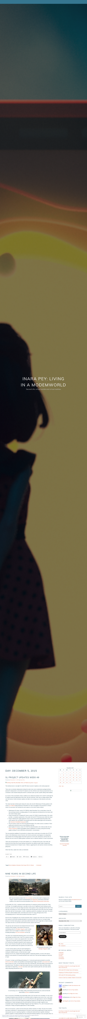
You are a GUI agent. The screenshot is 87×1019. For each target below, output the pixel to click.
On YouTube (61, 957)
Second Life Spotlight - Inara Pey (64, 844)
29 (63, 782)
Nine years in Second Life (20, 874)
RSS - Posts (61, 943)
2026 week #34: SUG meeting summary (67, 975)
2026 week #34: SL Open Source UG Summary (68, 970)
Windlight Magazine (43, 948)
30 (66, 782)
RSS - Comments (62, 945)
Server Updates (12, 865)
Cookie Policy (27, 1016)
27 (79, 780)
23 (66, 780)
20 (79, 777)
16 (66, 777)
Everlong (29, 782)
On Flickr (60, 955)
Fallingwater (35, 899)
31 (70, 782)
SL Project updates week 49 (22, 777)
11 (73, 775)
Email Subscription (66, 925)
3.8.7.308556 (12, 805)
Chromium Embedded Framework (18, 822)
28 (60, 782)
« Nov (60, 786)
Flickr (32, 782)
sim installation (29, 898)
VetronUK (20, 966)
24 (70, 780)
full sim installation (20, 932)
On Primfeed (61, 958)
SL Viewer (31, 865)
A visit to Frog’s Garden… (73, 989)
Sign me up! (62, 936)
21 (60, 780)
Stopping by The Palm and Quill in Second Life (68, 972)
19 (76, 777)
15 (63, 777)
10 (70, 775)
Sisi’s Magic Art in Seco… (73, 993)
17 (70, 777)
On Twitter (61, 954)
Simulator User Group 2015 (22, 865)
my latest (27, 992)
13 (79, 775)
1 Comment (38, 865)
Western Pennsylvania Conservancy (41, 901)
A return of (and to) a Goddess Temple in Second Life (70, 977)
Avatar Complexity (13, 828)
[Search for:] (70, 906)
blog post (36, 782)
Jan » (63, 786)
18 (73, 777)
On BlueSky (61, 952)
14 (60, 777)
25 (73, 780)
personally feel (46, 961)
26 (76, 780)
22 (63, 780)
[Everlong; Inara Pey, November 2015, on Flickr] (16, 782)
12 (76, 775)
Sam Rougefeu (66, 1001)
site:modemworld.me (75, 899)
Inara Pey (22, 780)
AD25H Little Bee (9, 961)
